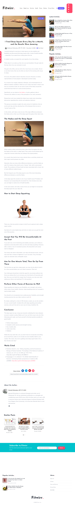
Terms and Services (54, 484)
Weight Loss (26, 8)
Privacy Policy (51, 8)
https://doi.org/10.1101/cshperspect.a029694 (23, 361)
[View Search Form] (57, 8)
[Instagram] (68, 7)
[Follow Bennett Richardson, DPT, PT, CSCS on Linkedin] (9, 406)
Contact (51, 481)
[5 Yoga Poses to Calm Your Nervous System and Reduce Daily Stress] (51, 41)
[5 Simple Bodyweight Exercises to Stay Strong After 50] (51, 35)
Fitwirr (36, 498)
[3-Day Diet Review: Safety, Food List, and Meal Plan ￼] (51, 71)
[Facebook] (68, 5)
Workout (45, 8)
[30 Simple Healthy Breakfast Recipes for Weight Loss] (51, 78)
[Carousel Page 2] (24, 435)
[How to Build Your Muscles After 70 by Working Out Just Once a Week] (51, 22)
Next (43, 426)
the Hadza (22, 92)
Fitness (40, 8)
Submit (61, 447)
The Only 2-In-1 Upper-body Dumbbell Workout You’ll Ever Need (24, 428)
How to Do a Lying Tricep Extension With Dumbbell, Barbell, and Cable (38, 428)
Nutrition (32, 8)
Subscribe (61, 8)
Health (36, 8)
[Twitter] (68, 11)
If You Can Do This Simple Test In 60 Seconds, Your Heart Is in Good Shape (16, 480)
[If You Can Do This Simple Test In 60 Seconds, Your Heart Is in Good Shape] (51, 59)
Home (21, 8)
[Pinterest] (68, 9)
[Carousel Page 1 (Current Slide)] (23, 435)
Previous (5, 426)
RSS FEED (52, 490)
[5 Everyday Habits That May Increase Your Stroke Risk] (51, 48)
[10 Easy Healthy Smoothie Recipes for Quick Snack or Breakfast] (51, 65)
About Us (52, 478)
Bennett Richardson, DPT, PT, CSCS (17, 48)
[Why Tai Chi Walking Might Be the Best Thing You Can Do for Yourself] (51, 28)
